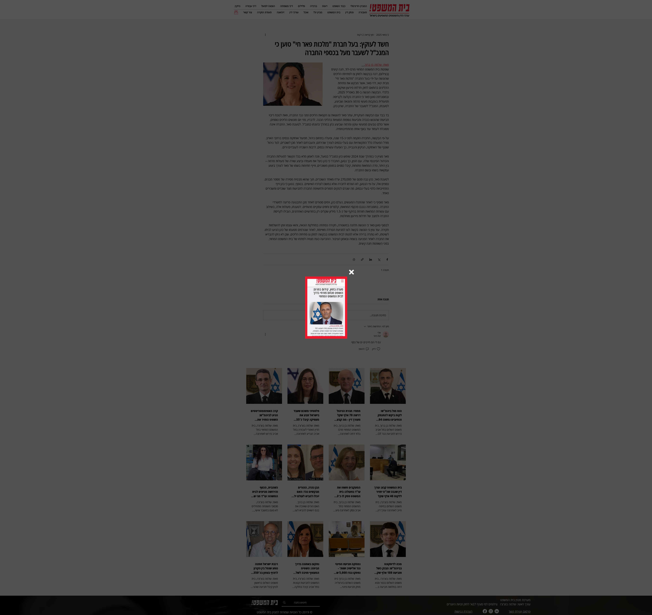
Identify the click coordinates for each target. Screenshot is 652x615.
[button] (351, 272)
